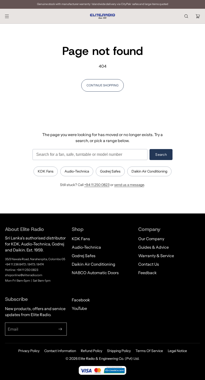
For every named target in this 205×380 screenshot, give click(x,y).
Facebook (81, 299)
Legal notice (177, 351)
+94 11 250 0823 (97, 185)
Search (161, 154)
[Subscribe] (60, 329)
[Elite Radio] (102, 16)
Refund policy (91, 351)
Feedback (147, 272)
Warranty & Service (156, 255)
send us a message (129, 185)
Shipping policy (119, 351)
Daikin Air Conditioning (149, 171)
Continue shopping (102, 85)
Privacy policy (29, 351)
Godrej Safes (110, 171)
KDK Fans (46, 171)
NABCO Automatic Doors (95, 272)
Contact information (60, 351)
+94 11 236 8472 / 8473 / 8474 (24, 264)
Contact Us (148, 264)
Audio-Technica (76, 171)
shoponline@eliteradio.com (23, 275)
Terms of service (149, 351)
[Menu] (11, 16)
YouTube (79, 308)
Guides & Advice (153, 247)
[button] (186, 16)
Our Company (151, 238)
